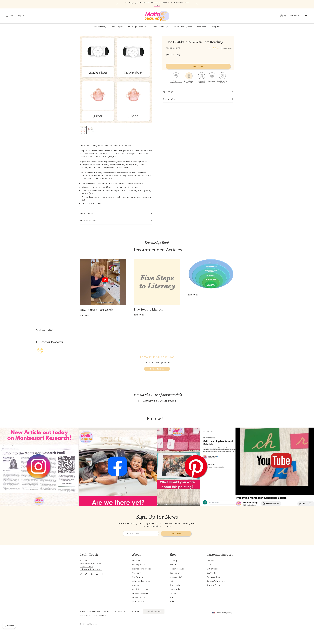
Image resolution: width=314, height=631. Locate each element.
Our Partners (137, 577)
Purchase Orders (214, 577)
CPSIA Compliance (140, 589)
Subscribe (176, 533)
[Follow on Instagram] (86, 574)
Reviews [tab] (40, 330)
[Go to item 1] (83, 130)
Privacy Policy (85, 615)
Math (172, 581)
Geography (175, 573)
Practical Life (175, 589)
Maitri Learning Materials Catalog (159, 401)
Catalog (173, 560)
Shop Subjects (117, 27)
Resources (201, 27)
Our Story (136, 560)
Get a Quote (212, 569)
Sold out (198, 66)
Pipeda (138, 611)
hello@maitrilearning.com (91, 569)
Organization (175, 585)
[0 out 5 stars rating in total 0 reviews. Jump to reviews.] (214, 48)
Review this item (157, 369)
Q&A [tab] (50, 330)
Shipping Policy (213, 585)
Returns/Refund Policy (216, 581)
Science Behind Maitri (141, 569)
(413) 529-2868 (86, 566)
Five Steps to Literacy (149, 309)
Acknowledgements (141, 581)
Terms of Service (99, 615)
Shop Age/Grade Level (138, 27)
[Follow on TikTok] (102, 574)
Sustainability (138, 601)
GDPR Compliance (125, 611)
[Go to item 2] (91, 129)
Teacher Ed (174, 597)
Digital (172, 601)
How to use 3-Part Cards (96, 310)
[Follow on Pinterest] (92, 574)
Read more (85, 315)
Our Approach (138, 565)
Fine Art (173, 565)
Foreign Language (177, 569)
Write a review (227, 48)
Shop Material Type (161, 27)
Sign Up (21, 16)
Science (173, 593)
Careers (135, 585)
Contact (210, 560)
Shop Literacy (100, 27)
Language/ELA (176, 577)
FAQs (209, 565)
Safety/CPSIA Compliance (90, 611)
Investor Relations (140, 593)
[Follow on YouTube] (97, 574)
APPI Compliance (109, 611)
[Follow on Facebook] (81, 574)
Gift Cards (211, 573)
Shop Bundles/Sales (183, 27)
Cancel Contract (154, 611)
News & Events (138, 597)
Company (215, 27)
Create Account (294, 16)
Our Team (136, 573)
